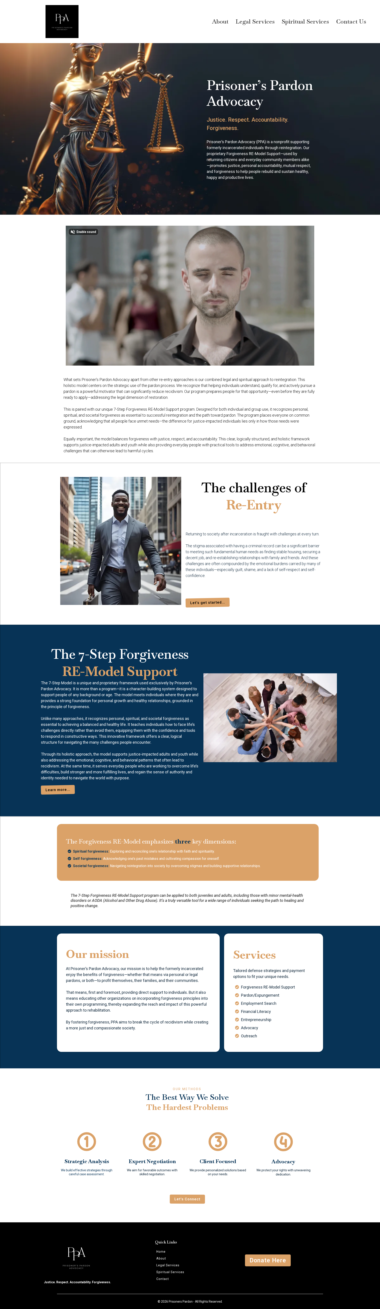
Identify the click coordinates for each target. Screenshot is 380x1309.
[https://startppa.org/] (62, 21)
